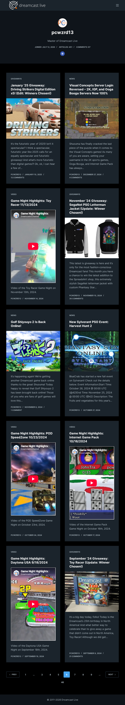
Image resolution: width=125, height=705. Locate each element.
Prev (14, 674)
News (72, 79)
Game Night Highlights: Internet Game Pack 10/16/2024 (86, 437)
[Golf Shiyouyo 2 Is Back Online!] (33, 351)
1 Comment (16, 410)
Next (110, 674)
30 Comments (76, 298)
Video (13, 194)
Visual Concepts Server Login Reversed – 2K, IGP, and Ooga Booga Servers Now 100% (91, 89)
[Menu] (117, 5)
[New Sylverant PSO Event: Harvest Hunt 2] (92, 351)
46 (62, 682)
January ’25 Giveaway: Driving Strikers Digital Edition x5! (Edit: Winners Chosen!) (33, 89)
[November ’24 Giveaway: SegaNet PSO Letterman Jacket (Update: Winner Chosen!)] (92, 238)
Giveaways (16, 79)
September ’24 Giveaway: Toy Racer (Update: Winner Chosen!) (89, 562)
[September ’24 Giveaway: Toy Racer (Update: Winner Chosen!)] (92, 591)
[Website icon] (62, 53)
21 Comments (76, 656)
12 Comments (17, 177)
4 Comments (75, 177)
